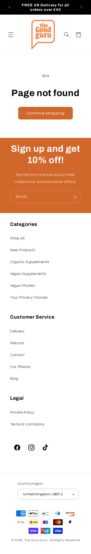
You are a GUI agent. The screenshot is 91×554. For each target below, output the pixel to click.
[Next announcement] (81, 7)
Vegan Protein (22, 286)
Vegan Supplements (28, 274)
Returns (17, 343)
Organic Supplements (29, 262)
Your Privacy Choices (29, 297)
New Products (22, 250)
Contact (17, 355)
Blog (14, 379)
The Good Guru (36, 540)
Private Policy (22, 412)
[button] (10, 35)
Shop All (17, 238)
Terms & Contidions (27, 424)
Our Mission (20, 367)
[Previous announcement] (9, 7)
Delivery (17, 331)
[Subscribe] (75, 197)
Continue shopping (45, 113)
